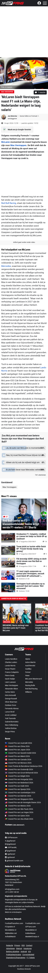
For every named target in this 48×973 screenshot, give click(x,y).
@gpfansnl (11, 844)
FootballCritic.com (32, 923)
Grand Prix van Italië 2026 (18, 786)
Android (24, 952)
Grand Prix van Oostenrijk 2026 (20, 769)
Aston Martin (30, 662)
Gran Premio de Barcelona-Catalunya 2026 (25, 766)
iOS (29, 952)
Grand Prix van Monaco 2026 (19, 763)
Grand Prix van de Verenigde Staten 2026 (24, 802)
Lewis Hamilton (11, 659)
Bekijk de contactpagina (13, 912)
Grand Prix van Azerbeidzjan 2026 (21, 793)
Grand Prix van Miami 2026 (19, 756)
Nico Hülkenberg (11, 725)
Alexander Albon (11, 689)
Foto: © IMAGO (6, 87)
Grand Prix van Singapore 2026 (20, 799)
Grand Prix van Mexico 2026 (19, 806)
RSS (23, 945)
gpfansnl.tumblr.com (14, 861)
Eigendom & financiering (15, 958)
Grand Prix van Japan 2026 (19, 750)
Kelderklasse (30, 933)
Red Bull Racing (8, 203)
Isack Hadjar (10, 679)
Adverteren (10, 948)
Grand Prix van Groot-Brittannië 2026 (23, 773)
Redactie (9, 945)
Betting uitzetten (12, 952)
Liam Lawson (10, 682)
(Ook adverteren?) (18, 825)
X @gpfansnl (10, 841)
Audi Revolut (30, 666)
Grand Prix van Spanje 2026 (19, 789)
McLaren (5, 142)
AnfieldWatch (10, 937)
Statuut (19, 948)
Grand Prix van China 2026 (19, 746)
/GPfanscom (12, 837)
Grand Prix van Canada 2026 (19, 760)
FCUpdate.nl (10, 927)
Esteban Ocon (10, 705)
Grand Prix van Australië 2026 (20, 743)
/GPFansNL (12, 847)
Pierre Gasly (9, 675)
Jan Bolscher (13, 116)
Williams (28, 692)
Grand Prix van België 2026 (19, 776)
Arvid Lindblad (10, 715)
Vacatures (27, 948)
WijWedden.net (11, 933)
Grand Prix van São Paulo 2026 (20, 809)
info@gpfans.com (12, 889)
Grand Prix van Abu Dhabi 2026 (20, 819)
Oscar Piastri (10, 669)
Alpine (27, 659)
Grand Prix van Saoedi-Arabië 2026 (22, 753)
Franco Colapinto (12, 672)
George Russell (11, 699)
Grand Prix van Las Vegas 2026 (20, 812)
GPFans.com (30, 927)
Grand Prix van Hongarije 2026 (20, 779)
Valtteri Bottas (11, 728)
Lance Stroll (9, 712)
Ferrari (27, 672)
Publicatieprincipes (13, 955)
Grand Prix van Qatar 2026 (19, 816)
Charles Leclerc (11, 662)
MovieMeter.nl (10, 930)
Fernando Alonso (12, 708)
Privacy (17, 945)
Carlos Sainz (10, 692)
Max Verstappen (18, 145)
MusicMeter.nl (30, 930)
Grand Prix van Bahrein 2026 (19, 796)
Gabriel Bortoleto (11, 722)
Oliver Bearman (11, 702)
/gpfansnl (11, 854)
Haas (27, 675)
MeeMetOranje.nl (32, 937)
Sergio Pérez (10, 732)
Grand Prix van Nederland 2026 (20, 783)
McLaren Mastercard (33, 679)
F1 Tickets (31, 958)
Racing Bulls (30, 685)
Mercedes (6, 266)
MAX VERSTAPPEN (7, 92)
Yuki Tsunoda (10, 718)
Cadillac (28, 669)
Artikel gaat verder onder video (24, 242)
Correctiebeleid (28, 955)
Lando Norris (10, 666)
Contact (29, 945)
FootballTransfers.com (14, 923)
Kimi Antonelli (10, 695)
